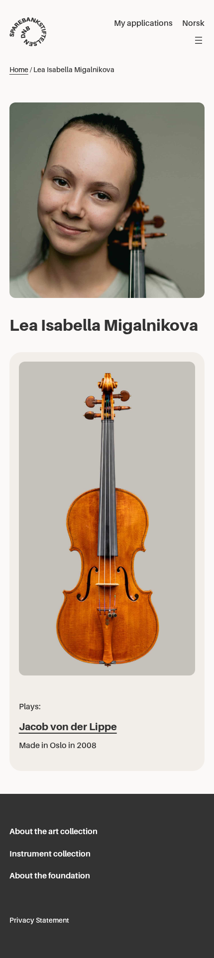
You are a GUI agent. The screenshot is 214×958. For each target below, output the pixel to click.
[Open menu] (199, 40)
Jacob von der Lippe (68, 726)
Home (18, 70)
